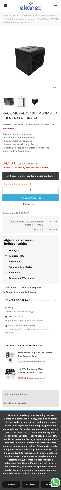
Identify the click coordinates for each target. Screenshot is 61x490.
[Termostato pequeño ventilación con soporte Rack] (10, 357)
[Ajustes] (55, 6)
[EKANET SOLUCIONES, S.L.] (30, 6)
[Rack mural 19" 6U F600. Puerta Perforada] (56, 113)
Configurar (50, 484)
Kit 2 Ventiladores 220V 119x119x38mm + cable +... (32, 371)
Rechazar (30, 484)
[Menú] (5, 6)
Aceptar (11, 484)
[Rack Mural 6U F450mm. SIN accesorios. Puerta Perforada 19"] (54, 88)
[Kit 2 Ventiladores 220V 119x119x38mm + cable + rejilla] (10, 373)
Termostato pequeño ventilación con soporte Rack (35, 354)
